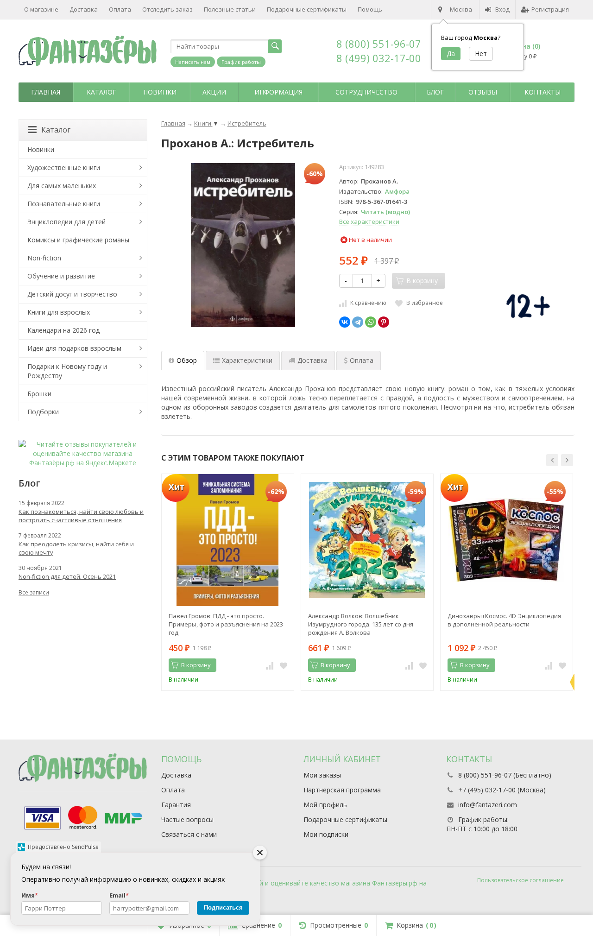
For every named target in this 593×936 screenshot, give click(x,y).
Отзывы (482, 92)
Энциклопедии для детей (66, 221)
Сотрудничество (366, 92)
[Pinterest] (383, 322)
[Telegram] (357, 322)
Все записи (34, 592)
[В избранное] (283, 665)
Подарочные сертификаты (307, 9)
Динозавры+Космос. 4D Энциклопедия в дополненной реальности (504, 620)
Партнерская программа (342, 789)
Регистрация (550, 9)
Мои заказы (322, 775)
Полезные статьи (230, 9)
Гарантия (176, 804)
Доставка (83, 9)
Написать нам (192, 61)
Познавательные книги (63, 203)
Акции (214, 92)
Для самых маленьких (61, 185)
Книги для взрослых (58, 312)
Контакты (542, 92)
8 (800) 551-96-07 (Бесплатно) (504, 775)
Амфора (397, 191)
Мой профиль (325, 804)
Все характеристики (369, 221)
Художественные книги (63, 167)
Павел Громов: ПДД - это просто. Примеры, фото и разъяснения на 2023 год (226, 624)
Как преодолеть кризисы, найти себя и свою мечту (76, 548)
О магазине (41, 9)
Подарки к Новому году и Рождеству (67, 371)
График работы (241, 61)
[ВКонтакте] (344, 322)
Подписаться (223, 907)
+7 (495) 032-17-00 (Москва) (502, 789)
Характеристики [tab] (247, 360)
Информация (278, 92)
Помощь (370, 9)
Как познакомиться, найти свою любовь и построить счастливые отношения (81, 515)
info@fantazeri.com (487, 804)
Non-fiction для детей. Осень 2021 (67, 576)
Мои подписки (325, 834)
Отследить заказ (167, 9)
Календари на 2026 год (63, 330)
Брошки (39, 393)
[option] (227, 582)
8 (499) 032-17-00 (378, 58)
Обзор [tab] (187, 360)
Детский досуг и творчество (72, 294)
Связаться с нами (189, 834)
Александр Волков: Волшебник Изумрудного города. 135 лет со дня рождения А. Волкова (360, 624)
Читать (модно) (385, 212)
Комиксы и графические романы (78, 239)
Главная (45, 92)
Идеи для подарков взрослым (74, 348)
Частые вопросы (187, 819)
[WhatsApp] (370, 322)
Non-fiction (44, 257)
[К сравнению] (269, 665)
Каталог (101, 92)
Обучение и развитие (61, 276)
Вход (502, 9)
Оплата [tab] (361, 360)
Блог (435, 92)
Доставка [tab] (312, 360)
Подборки (43, 411)
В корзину (196, 665)
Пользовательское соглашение (520, 880)
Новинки (160, 92)
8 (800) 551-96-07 (378, 44)
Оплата (120, 9)
